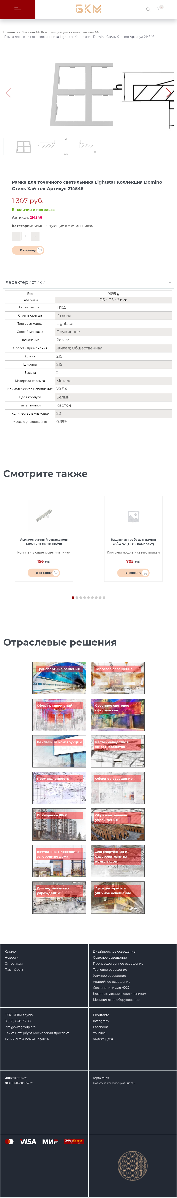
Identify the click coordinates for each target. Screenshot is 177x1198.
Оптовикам (14, 964)
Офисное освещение (114, 779)
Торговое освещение (114, 669)
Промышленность (53, 779)
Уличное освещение (109, 976)
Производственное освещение (118, 964)
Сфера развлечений (55, 705)
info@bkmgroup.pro (20, 1027)
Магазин (28, 32)
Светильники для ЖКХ (111, 988)
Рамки (62, 340)
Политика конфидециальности (114, 1083)
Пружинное (68, 331)
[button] (169, 93)
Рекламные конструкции (59, 742)
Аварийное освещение (111, 982)
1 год (61, 307)
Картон (63, 405)
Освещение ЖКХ (52, 815)
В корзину (28, 250)
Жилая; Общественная (79, 348)
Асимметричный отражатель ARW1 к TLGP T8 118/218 (44, 542)
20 (58, 413)
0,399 (61, 421)
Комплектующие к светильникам (67, 32)
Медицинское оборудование (116, 1000)
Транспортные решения (58, 669)
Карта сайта (101, 1078)
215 (59, 356)
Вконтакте (101, 1015)
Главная (9, 32)
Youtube (99, 1033)
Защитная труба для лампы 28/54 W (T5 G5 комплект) (133, 542)
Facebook (100, 1027)
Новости (12, 958)
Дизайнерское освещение (114, 951)
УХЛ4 (61, 389)
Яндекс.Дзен (103, 1039)
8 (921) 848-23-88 (18, 1021)
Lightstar (65, 323)
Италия (63, 315)
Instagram (101, 1021)
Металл (63, 380)
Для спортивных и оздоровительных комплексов (111, 856)
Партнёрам (14, 970)
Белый (63, 397)
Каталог (11, 951)
